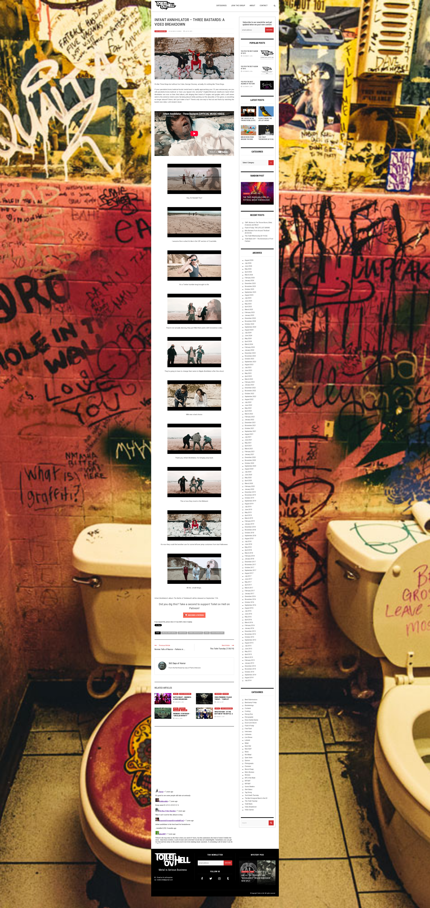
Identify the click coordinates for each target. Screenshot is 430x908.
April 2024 (248, 341)
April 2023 (248, 376)
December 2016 (250, 596)
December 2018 (250, 527)
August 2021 (249, 434)
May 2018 (248, 547)
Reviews (225, 694)
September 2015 (250, 640)
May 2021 (248, 443)
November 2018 (250, 530)
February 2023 (250, 382)
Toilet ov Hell (260, 893)
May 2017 (248, 582)
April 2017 (248, 585)
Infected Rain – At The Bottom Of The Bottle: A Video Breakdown (224, 714)
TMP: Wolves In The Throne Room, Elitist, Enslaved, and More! (248, 120)
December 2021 (250, 422)
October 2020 (249, 463)
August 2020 (249, 469)
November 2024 (250, 321)
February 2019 (250, 521)
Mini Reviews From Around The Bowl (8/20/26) (247, 139)
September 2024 (250, 327)
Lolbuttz (247, 740)
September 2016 (250, 605)
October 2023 (249, 359)
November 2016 (250, 599)
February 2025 (250, 312)
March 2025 (249, 309)
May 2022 (248, 408)
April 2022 (248, 411)
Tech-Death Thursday (252, 795)
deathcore (182, 633)
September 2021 (250, 431)
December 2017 (250, 562)
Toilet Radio (249, 804)
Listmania (248, 734)
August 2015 (249, 643)
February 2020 (250, 486)
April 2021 (248, 446)
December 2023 (250, 353)
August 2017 (249, 573)
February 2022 (250, 417)
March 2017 (249, 588)
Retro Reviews (249, 772)
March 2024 (249, 344)
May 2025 (248, 304)
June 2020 (248, 475)
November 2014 (250, 669)
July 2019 (248, 507)
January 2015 (249, 663)
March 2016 (249, 622)
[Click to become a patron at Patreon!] (194, 615)
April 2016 (248, 620)
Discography (249, 717)
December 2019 (250, 492)
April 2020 (248, 480)
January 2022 (249, 420)
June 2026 (248, 266)
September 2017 (250, 570)
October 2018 (249, 533)
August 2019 (249, 504)
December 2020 (250, 457)
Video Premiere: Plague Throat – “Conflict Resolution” (223, 699)
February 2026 (250, 278)
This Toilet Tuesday (251, 801)
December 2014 (250, 666)
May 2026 (248, 269)
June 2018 (248, 544)
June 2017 (248, 579)
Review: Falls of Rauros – (170, 649)
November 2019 (250, 495)
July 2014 (248, 680)
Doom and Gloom (251, 723)
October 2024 (249, 324)
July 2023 (248, 367)
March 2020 (249, 483)
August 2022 (249, 399)
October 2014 (249, 672)
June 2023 (248, 370)
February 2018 (250, 556)
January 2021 (249, 454)
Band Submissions (251, 699)
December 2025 (250, 283)
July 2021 (248, 437)
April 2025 (248, 306)
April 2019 (248, 515)
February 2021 (250, 451)
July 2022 (248, 402)
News (247, 752)
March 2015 (249, 657)
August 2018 (249, 538)
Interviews (248, 731)
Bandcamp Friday (251, 702)
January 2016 (249, 628)
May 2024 (248, 338)
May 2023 (248, 373)
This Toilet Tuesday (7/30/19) (222, 648)
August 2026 (249, 260)
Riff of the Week (250, 778)
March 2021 (249, 449)
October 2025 (249, 289)
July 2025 (248, 298)
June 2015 (248, 649)
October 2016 (249, 602)
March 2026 (249, 275)
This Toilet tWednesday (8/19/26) (256, 236)
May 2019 (248, 512)
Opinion (182, 708)
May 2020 (248, 478)
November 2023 (250, 356)
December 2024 (250, 318)
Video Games (249, 810)
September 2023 (250, 362)
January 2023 (249, 385)
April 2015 (248, 654)
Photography (249, 763)
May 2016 (248, 617)
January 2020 (249, 489)
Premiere (218, 694)
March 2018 (249, 553)
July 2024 (248, 333)
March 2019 (249, 518)
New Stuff (248, 749)
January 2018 (249, 559)
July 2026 (248, 263)
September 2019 (250, 501)
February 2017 (250, 591)
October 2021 (249, 428)
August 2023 (249, 364)
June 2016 (248, 614)
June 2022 (248, 405)
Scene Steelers (250, 786)
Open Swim (248, 757)
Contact (264, 5)
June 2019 (248, 509)
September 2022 (250, 396)
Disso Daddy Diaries (251, 720)
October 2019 (249, 498)
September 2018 (250, 535)
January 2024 (249, 350)
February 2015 (250, 660)
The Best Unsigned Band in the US (256, 798)
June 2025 (248, 301)
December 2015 (250, 631)
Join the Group (238, 5)
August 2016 (249, 608)
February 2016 (250, 625)
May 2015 (248, 651)
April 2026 (248, 272)
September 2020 (250, 466)
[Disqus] (194, 758)
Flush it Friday (249, 726)
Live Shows (248, 737)
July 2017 (248, 576)
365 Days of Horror (175, 31)
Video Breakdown (160, 31)
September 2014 (250, 675)
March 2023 (249, 379)
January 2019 (249, 524)
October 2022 (249, 393)
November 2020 (250, 460)
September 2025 (250, 292)
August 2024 (249, 330)
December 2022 (250, 388)
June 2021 (248, 440)
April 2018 (248, 550)
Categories (221, 5)
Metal (176, 694)
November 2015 (250, 634)
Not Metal (248, 755)
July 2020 (248, 472)
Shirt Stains (248, 789)
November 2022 (250, 391)
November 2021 (250, 425)
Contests (248, 708)
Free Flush (248, 728)
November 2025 (250, 286)
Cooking (247, 711)
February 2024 (250, 347)
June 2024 (248, 335)
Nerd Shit (248, 746)
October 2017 (249, 567)
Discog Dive (249, 714)
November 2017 (250, 564)
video (206, 633)
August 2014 (249, 677)
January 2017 (249, 593)
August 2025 (249, 295)
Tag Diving (248, 792)
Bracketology (249, 705)
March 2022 (249, 414)
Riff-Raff (247, 784)
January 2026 (249, 280)
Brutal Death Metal (169, 633)
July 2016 (248, 611)
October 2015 (249, 637)
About (252, 5)
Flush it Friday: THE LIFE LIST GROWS (257, 228)
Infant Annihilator (195, 633)
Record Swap (249, 769)
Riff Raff (247, 781)
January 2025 (249, 315)
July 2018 (248, 541)
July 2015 (248, 646)
